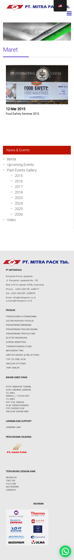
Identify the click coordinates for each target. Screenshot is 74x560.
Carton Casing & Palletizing (22, 355)
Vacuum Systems (16, 363)
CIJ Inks (10, 393)
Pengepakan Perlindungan (21, 329)
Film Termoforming (17, 405)
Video (11, 220)
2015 (19, 176)
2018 (19, 192)
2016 (19, 181)
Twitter (10, 480)
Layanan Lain (13, 427)
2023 (19, 198)
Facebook (11, 477)
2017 (19, 187)
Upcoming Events (20, 165)
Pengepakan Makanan (18, 325)
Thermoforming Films (19, 346)
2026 (19, 214)
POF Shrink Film (15, 408)
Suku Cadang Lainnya (18, 390)
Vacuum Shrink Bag (17, 411)
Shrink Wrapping (16, 342)
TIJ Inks (10, 399)
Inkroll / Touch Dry (17, 396)
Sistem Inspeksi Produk (20, 321)
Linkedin (11, 490)
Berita (11, 159)
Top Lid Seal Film (16, 359)
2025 (19, 209)
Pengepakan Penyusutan (20, 333)
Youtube (11, 484)
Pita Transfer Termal (18, 386)
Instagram (12, 487)
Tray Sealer (13, 368)
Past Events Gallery (22, 170)
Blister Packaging (16, 338)
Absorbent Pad (14, 350)
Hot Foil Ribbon (15, 402)
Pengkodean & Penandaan (21, 316)
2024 (19, 203)
